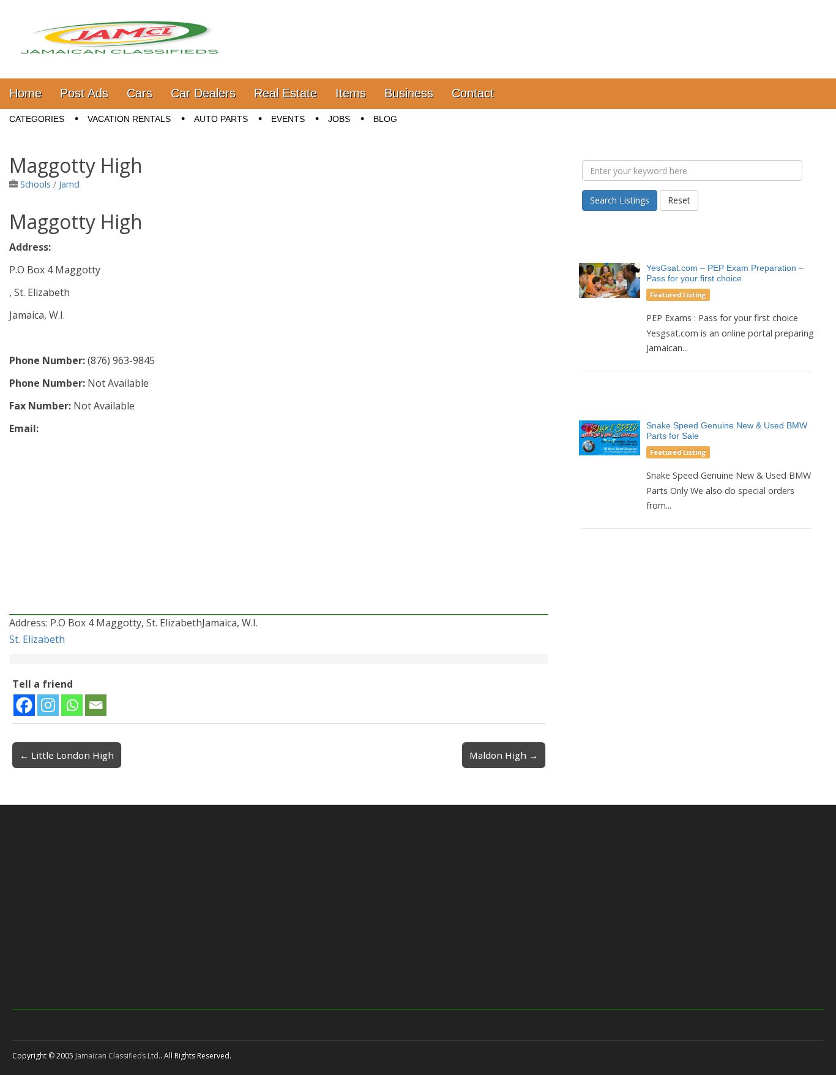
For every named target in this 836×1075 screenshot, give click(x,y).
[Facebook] (24, 705)
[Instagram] (48, 705)
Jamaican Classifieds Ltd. (117, 1055)
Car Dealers (203, 93)
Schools (35, 184)
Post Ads (84, 93)
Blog (385, 119)
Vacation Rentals (129, 119)
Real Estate (285, 93)
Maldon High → (503, 755)
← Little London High (67, 755)
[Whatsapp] (72, 705)
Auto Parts (221, 119)
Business (408, 93)
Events (288, 119)
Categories (36, 119)
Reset (679, 200)
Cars (139, 93)
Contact (473, 93)
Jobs (339, 119)
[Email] (95, 705)
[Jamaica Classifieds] (119, 30)
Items (350, 93)
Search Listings (619, 200)
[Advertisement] (278, 529)
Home (25, 93)
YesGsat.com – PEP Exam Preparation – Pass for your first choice (725, 273)
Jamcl (69, 184)
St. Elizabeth (37, 639)
